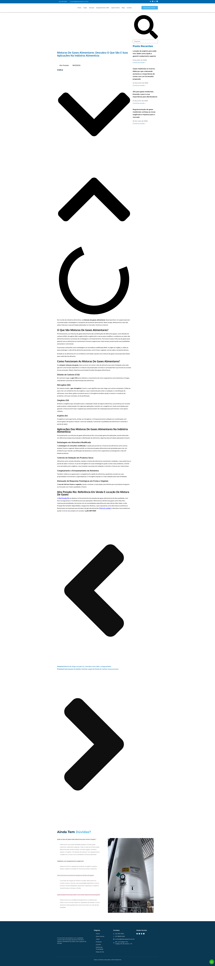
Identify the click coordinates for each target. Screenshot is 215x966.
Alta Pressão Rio (63, 498)
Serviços (91, 7)
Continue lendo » (139, 62)
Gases (85, 7)
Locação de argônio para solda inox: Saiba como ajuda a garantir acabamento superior (144, 53)
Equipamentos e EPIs (102, 7)
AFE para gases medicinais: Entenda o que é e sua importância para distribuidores (145, 94)
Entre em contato (105, 508)
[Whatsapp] (157, 1)
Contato (129, 7)
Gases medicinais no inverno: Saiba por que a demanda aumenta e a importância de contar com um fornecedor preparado (144, 74)
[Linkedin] (150, 1)
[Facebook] (155, 1)
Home (79, 7)
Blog (123, 7)
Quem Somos (115, 7)
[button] (94, 114)
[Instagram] (152, 1)
